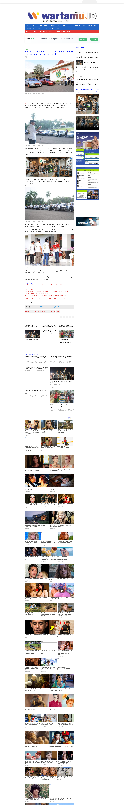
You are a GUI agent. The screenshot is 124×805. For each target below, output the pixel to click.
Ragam (84, 25)
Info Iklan (35, 31)
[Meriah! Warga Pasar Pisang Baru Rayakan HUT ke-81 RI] (32, 334)
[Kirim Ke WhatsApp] (73, 317)
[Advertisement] (62, 7)
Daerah (53, 25)
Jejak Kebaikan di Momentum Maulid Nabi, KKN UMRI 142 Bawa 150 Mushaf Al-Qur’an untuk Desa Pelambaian (47, 285)
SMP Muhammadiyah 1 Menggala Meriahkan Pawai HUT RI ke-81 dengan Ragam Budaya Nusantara (48, 298)
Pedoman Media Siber (60, 31)
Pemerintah (46, 25)
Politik (57, 28)
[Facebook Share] (61, 317)
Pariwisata (77, 25)
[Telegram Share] (70, 317)
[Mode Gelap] (98, 1)
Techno (95, 25)
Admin (29, 56)
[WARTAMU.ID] (62, 16)
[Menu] (26, 1)
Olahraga (71, 25)
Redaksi (69, 31)
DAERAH (26, 49)
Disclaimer (28, 31)
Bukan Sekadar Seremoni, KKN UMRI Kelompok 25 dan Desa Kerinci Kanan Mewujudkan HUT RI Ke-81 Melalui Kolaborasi (48, 289)
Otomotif (34, 311)
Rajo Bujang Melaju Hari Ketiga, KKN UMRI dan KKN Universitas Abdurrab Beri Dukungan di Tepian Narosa (47, 296)
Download (94, 39)
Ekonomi (90, 25)
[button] (95, 1)
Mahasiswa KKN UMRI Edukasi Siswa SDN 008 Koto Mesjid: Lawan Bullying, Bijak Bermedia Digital (47, 291)
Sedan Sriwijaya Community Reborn (46, 311)
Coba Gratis (82, 39)
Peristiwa (59, 25)
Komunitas (33, 56)
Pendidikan (51, 28)
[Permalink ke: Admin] (26, 57)
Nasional (32, 25)
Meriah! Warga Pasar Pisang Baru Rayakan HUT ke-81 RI (38, 293)
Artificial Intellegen (42, 28)
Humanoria (28, 28)
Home (27, 25)
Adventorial (39, 25)
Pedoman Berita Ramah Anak (46, 31)
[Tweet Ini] (64, 317)
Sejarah (34, 28)
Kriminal (65, 25)
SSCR (57, 311)
